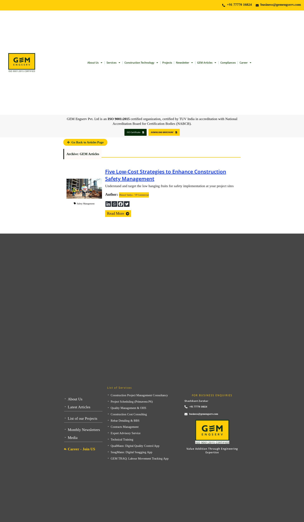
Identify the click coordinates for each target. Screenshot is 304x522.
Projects (167, 62)
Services (112, 62)
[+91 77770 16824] (223, 5)
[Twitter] (127, 204)
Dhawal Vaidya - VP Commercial (134, 195)
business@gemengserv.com (280, 5)
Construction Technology (139, 62)
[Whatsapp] (114, 204)
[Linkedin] (108, 204)
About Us (93, 62)
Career (244, 62)
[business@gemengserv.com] (257, 5)
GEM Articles (204, 62)
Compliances (228, 62)
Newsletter (182, 62)
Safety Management (86, 203)
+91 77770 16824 (239, 5)
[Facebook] (120, 204)
